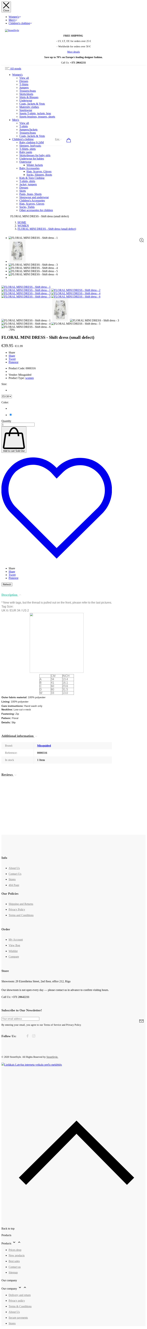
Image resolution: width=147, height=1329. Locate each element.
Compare (14, 956)
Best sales (14, 1261)
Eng (57, 139)
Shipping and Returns (21, 903)
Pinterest (13, 362)
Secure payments (18, 1317)
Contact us (15, 1266)
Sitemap (13, 1272)
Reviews (7, 774)
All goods (15, 68)
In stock (9, 759)
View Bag (14, 945)
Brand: (9, 745)
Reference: (11, 752)
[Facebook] (27, 1036)
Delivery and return (20, 1295)
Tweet (12, 358)
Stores (12, 879)
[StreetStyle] (12, 30)
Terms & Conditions (20, 1306)
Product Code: (17, 368)
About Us (14, 868)
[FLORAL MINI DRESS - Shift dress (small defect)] (26, 286)
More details (73, 52)
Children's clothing (19, 23)
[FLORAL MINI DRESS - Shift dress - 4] (75, 293)
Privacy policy (17, 1300)
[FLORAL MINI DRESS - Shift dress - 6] (75, 296)
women (29, 377)
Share (12, 355)
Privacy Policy (17, 909)
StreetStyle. (52, 1057)
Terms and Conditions (21, 915)
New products (17, 1255)
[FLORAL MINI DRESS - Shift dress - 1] (26, 290)
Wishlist (13, 951)
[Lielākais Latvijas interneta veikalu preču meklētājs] (31, 1064)
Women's (14, 16)
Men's (12, 20)
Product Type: (17, 377)
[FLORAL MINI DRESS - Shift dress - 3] (26, 293)
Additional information (17, 736)
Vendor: (13, 374)
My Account (16, 939)
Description (9, 595)
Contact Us (15, 873)
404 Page (14, 885)
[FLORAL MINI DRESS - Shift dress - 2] (75, 290)
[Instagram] (34, 1036)
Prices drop (15, 1249)
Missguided (44, 745)
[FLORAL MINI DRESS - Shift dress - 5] (26, 296)
